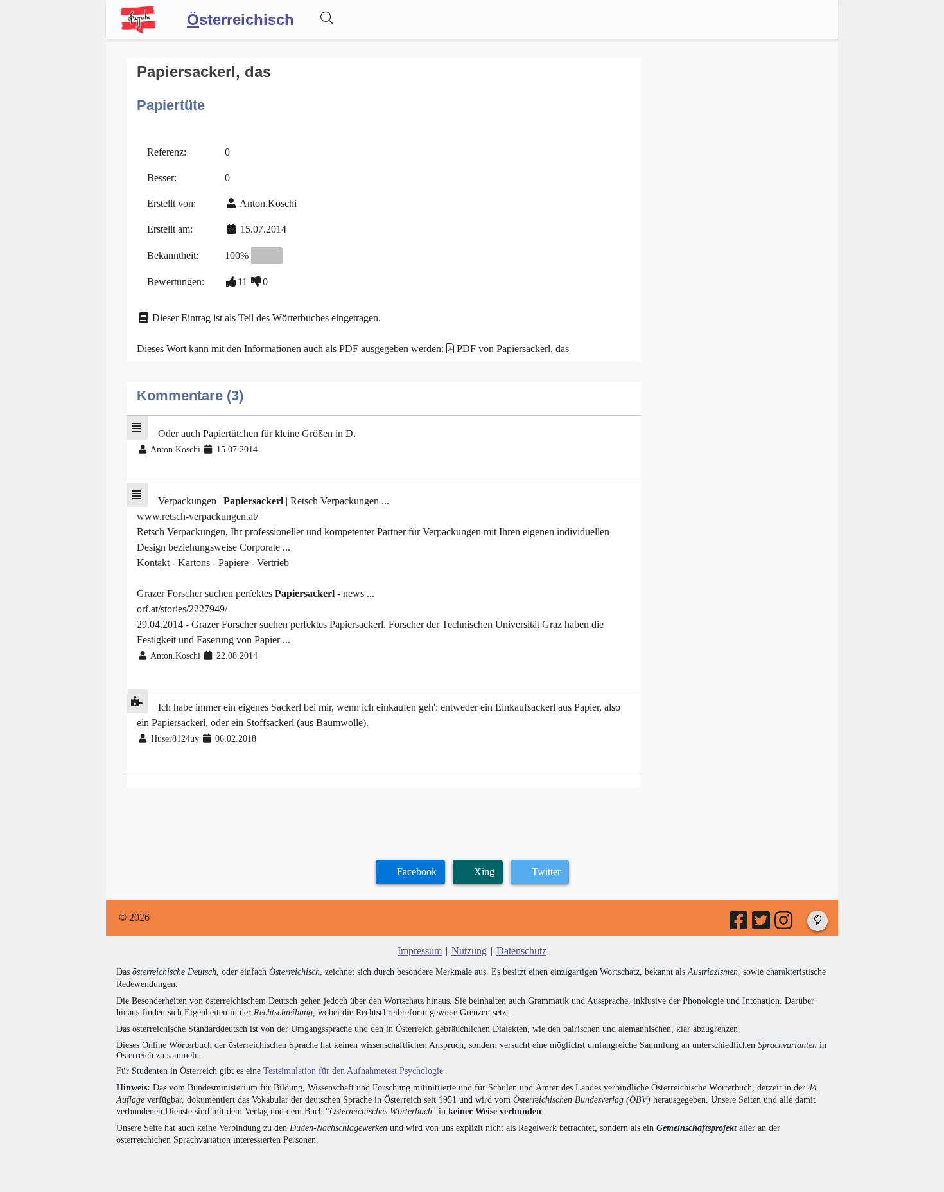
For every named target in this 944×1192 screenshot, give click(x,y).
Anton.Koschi (268, 203)
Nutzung (469, 950)
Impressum (420, 950)
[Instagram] (784, 924)
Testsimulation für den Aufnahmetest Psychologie (353, 1071)
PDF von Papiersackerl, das (513, 348)
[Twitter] (762, 924)
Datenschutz (521, 950)
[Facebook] (739, 924)
